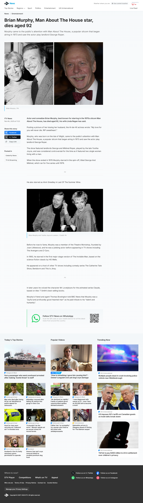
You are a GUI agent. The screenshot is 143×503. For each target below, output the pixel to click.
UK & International (66, 8)
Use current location (121, 3)
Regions (20, 8)
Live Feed (133, 8)
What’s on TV (41, 477)
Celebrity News (11, 155)
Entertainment (49, 8)
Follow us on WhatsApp (84, 478)
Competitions (25, 477)
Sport (30, 8)
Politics (38, 8)
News (6, 14)
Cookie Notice (52, 483)
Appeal (55, 477)
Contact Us (42, 483)
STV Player (9, 477)
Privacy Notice (31, 483)
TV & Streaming (11, 160)
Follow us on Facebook (109, 473)
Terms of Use (19, 483)
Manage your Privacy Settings (17, 489)
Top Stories (8, 8)
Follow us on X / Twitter (84, 473)
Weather (97, 3)
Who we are (8, 483)
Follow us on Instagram (109, 478)
